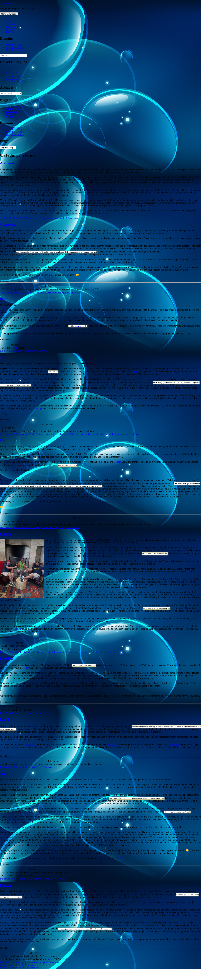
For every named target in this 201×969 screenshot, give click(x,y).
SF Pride (99, 652)
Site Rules (10, 29)
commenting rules (60, 292)
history (53, 434)
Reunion (6, 658)
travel (53, 878)
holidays (62, 434)
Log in (9, 70)
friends (38, 218)
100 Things (11, 32)
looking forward (111, 434)
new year (125, 434)
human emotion (59, 218)
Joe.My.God (11, 111)
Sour (3, 299)
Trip (3, 773)
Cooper (78, 326)
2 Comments (118, 652)
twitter (33, 891)
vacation (109, 652)
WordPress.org (13, 78)
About (9, 19)
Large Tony (30, 744)
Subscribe (10, 24)
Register (10, 68)
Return (5, 534)
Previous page (6, 965)
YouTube (10, 117)
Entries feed (11, 73)
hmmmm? (47, 218)
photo (25, 652)
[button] (14, 252)
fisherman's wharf (44, 652)
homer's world (12, 109)
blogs (32, 292)
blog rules (46, 292)
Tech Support (12, 27)
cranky (20, 351)
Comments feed (13, 76)
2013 (72, 434)
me (33, 351)
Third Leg (112, 744)
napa (84, 652)
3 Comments (135, 434)
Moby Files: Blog (8, 3)
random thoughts (39, 962)
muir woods (75, 652)
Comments (8, 224)
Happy (5, 440)
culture (30, 218)
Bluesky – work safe (15, 106)
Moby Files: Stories (15, 50)
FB (38, 527)
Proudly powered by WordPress (25, 967)
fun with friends (61, 652)
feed (122, 858)
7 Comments (72, 218)
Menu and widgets (9, 14)
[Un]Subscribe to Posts (16, 81)
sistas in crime (34, 713)
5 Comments (75, 292)
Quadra (6, 885)
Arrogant (7, 163)
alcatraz (31, 652)
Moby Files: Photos (15, 47)
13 (23, 965)
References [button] (5, 281)
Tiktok (9, 114)
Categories (11, 21)
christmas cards (82, 434)
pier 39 (91, 652)
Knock (5, 719)
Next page (29, 965)
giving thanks (97, 434)
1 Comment (46, 713)
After (4, 357)
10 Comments (73, 527)
